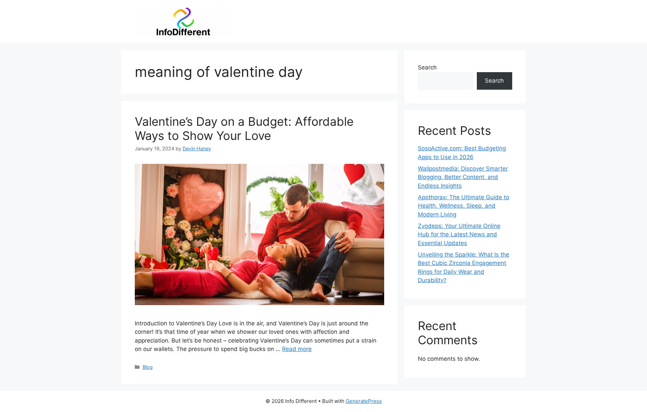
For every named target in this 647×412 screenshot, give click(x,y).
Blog (148, 367)
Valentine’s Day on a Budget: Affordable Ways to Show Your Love (244, 128)
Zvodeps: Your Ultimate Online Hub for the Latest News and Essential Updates (459, 234)
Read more (297, 349)
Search (427, 67)
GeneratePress (364, 401)
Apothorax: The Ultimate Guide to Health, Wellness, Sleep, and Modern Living (463, 206)
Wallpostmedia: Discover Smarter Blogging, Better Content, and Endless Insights (463, 177)
